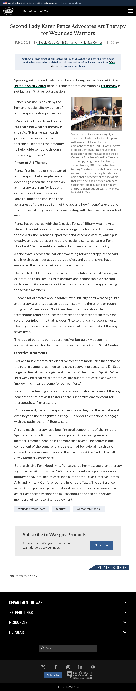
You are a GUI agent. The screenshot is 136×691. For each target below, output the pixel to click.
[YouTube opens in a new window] (93, 667)
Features (61, 508)
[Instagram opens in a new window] (68, 667)
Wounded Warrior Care (31, 508)
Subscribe (101, 545)
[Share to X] (112, 43)
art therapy (109, 86)
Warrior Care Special (89, 508)
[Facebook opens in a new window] (55, 667)
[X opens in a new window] (43, 667)
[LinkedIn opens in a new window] (80, 667)
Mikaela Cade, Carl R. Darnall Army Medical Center (69, 42)
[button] (130, 11)
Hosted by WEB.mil (68, 687)
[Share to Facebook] (108, 43)
